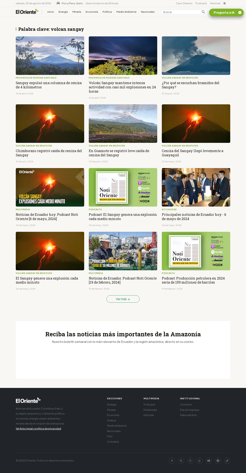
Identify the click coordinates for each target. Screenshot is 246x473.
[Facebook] (172, 461)
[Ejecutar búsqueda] (203, 11)
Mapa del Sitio (188, 415)
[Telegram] (218, 461)
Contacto (186, 404)
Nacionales (148, 11)
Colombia (113, 441)
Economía (92, 11)
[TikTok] (227, 461)
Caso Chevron (184, 3)
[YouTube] (209, 461)
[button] (225, 3)
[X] (181, 461)
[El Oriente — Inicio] (27, 11)
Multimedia (150, 409)
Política (107, 11)
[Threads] (199, 461)
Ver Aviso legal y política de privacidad (38, 428)
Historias (215, 3)
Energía (63, 11)
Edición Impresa (189, 409)
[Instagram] (190, 461)
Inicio (50, 11)
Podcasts (201, 3)
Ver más (121, 299)
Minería (76, 11)
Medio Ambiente (126, 11)
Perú (109, 436)
